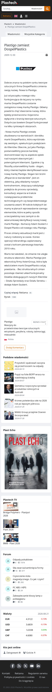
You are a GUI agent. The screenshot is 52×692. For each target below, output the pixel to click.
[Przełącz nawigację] (26, 15)
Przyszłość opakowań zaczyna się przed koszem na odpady (30, 364)
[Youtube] (32, 666)
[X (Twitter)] (25, 666)
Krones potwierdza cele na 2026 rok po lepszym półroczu (31, 402)
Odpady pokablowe (23, 559)
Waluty (7, 613)
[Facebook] (12, 666)
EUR (7, 619)
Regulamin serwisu (37, 673)
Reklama (7, 16)
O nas (42, 677)
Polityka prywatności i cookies (19, 677)
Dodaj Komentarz (15, 347)
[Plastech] (10, 2)
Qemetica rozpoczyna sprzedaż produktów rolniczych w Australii (30, 389)
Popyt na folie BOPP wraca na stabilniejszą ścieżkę (30, 376)
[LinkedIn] (38, 666)
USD (7, 624)
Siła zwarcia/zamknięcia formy (28, 567)
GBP (7, 630)
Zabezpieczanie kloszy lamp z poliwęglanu (27, 597)
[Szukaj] (47, 8)
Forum (7, 554)
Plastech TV (10, 499)
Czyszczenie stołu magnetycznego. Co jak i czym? (28, 578)
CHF (7, 635)
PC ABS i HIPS (19, 587)
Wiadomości (20, 24)
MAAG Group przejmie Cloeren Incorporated (30, 414)
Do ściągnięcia (26, 680)
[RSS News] (19, 666)
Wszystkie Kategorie (34, 34)
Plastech (8, 24)
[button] (21, 15)
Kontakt (6, 673)
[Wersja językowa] (16, 15)
